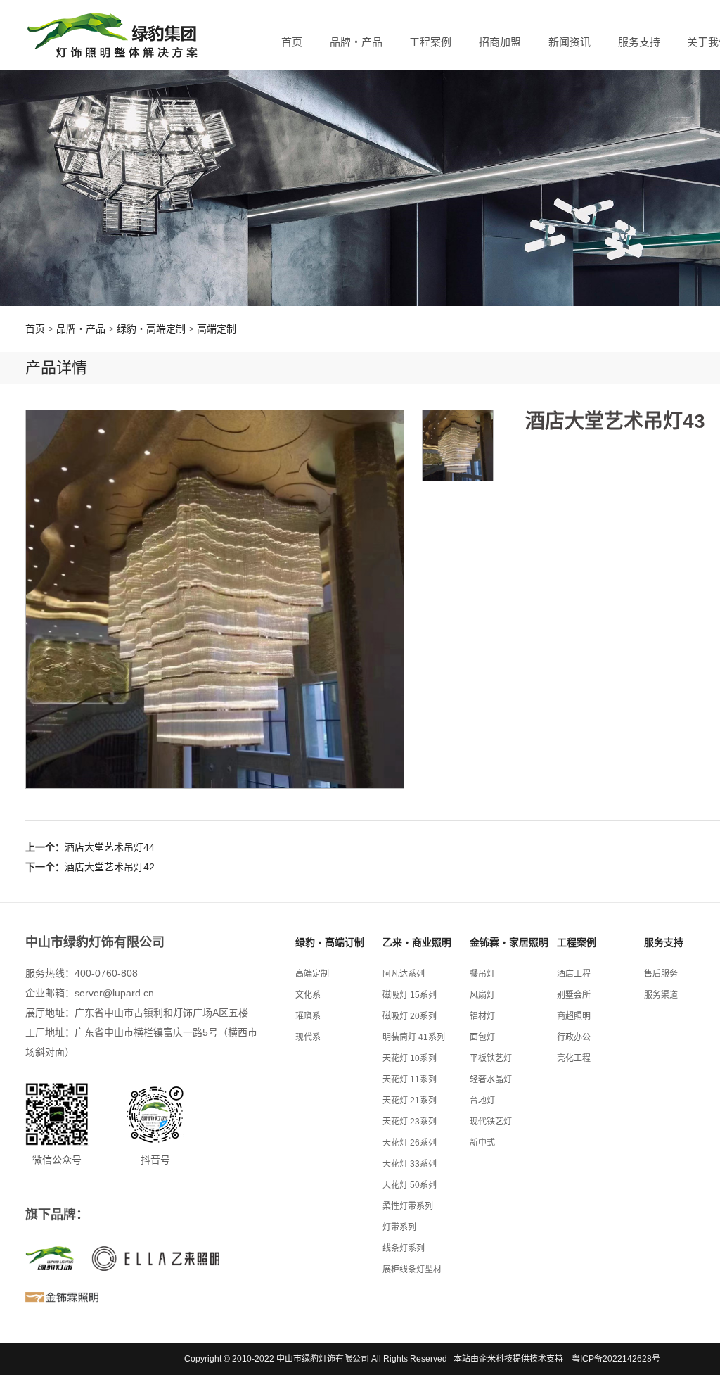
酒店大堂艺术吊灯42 (110, 867)
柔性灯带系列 (407, 1206)
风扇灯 (482, 995)
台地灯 (482, 1100)
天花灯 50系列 (409, 1185)
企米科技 (496, 1359)
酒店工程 (574, 974)
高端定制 (216, 328)
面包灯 (482, 1037)
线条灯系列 (403, 1248)
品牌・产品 (356, 42)
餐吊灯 (482, 974)
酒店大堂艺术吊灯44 (110, 847)
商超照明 (574, 1016)
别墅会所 (574, 995)
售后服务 (661, 974)
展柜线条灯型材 (412, 1269)
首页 (291, 42)
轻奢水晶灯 (491, 1079)
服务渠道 (661, 995)
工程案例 (430, 42)
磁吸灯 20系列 (409, 1016)
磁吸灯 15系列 (409, 995)
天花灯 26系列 (409, 1143)
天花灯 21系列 (409, 1100)
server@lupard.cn (114, 993)
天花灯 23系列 (409, 1122)
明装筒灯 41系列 (413, 1037)
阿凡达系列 (403, 974)
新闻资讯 (569, 42)
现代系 (308, 1037)
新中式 (482, 1143)
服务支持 (639, 42)
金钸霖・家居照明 (509, 942)
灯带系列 (399, 1227)
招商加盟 (500, 42)
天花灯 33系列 (409, 1164)
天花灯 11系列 (409, 1079)
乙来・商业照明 (416, 942)
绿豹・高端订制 (329, 942)
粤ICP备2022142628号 (616, 1359)
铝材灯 (482, 1016)
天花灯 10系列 (409, 1058)
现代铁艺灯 (491, 1122)
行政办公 (574, 1037)
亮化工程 (574, 1058)
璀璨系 (308, 1016)
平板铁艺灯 (491, 1058)
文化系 (308, 995)
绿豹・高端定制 (151, 328)
